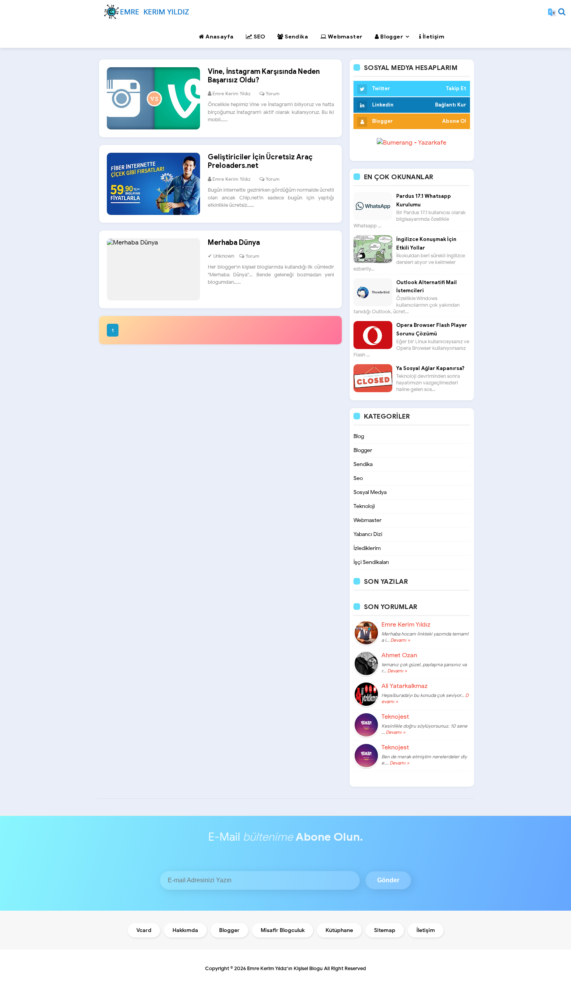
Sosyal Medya (369, 492)
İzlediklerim (367, 548)
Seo (358, 478)
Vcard (143, 930)
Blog (358, 436)
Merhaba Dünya (234, 242)
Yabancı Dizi (367, 534)
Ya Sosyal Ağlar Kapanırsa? (430, 368)
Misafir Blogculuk (283, 930)
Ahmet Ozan (399, 655)
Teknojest (395, 717)
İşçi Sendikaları (371, 562)
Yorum (273, 93)
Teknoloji (364, 506)
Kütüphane (339, 930)
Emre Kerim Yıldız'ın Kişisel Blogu (285, 968)
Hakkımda (185, 930)
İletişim (425, 930)
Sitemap (384, 930)
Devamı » (399, 640)
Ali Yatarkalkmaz (404, 686)
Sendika (363, 464)
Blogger (362, 450)
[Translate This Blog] (552, 12)
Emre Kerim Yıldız (405, 624)
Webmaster (367, 520)
